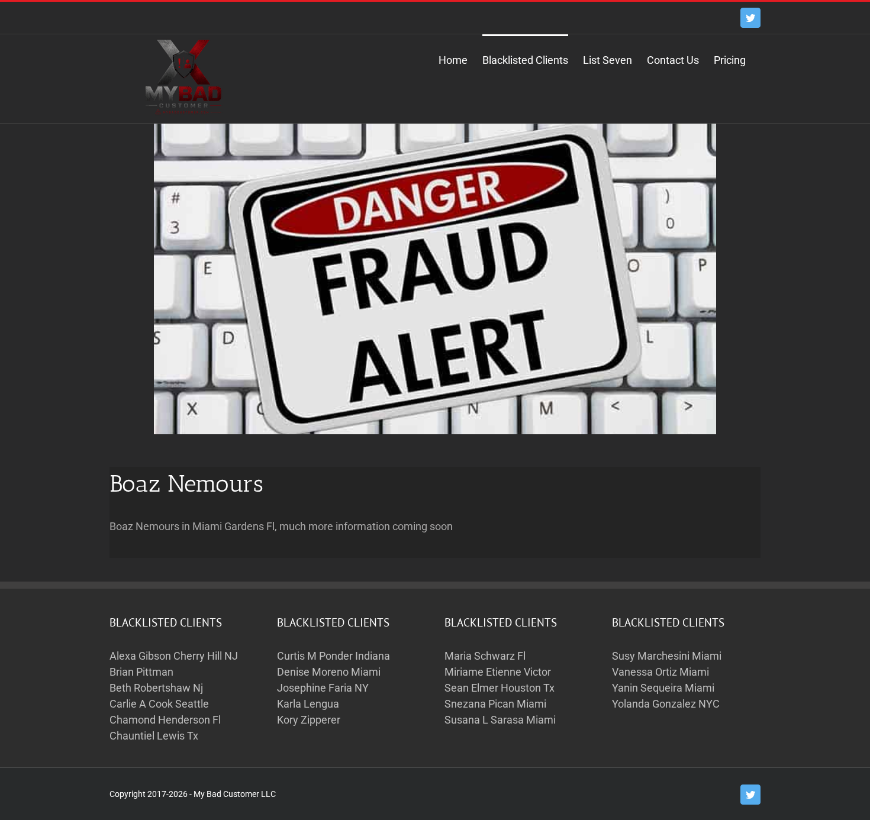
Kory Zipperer (308, 720)
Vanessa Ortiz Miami (660, 672)
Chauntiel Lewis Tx (153, 735)
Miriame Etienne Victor (497, 672)
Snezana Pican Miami (495, 704)
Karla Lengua (308, 704)
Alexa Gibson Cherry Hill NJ (173, 656)
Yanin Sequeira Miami (663, 688)
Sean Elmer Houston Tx (499, 688)
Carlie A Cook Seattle (159, 704)
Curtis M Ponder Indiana (333, 656)
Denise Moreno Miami (329, 672)
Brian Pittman (141, 672)
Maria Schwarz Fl (485, 656)
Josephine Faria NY (323, 688)
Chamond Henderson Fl (165, 720)
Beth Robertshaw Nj (156, 688)
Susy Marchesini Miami (666, 656)
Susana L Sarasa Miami (500, 720)
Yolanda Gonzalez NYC (666, 704)
